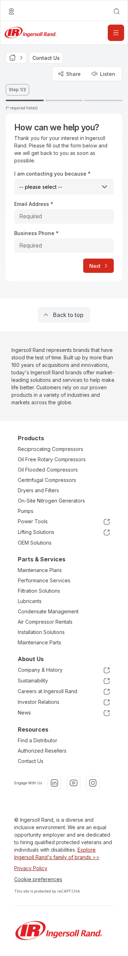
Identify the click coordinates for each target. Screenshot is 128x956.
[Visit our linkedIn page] (54, 783)
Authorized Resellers (42, 751)
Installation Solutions (41, 632)
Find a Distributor (37, 740)
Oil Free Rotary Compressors (52, 459)
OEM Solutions (35, 543)
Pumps (25, 511)
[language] (11, 11)
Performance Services (44, 580)
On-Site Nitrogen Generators (51, 501)
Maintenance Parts (39, 642)
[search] (116, 11)
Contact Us (30, 761)
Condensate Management (48, 611)
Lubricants (30, 601)
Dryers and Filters (38, 490)
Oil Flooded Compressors (48, 470)
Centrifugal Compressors (47, 480)
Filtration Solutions (39, 591)
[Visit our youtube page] (73, 783)
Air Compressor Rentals (45, 622)
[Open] (116, 33)
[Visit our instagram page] (93, 783)
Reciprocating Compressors (50, 449)
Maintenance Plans (40, 570)
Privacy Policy (30, 868)
